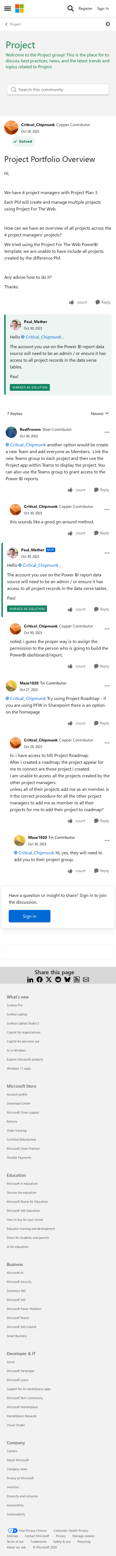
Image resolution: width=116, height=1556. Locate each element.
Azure (11, 1362)
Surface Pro (14, 1005)
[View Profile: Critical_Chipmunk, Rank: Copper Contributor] (11, 127)
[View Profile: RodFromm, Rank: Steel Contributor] (11, 432)
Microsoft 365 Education (23, 1210)
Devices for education (21, 1192)
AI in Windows (16, 1050)
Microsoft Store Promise (23, 1148)
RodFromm (30, 429)
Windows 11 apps (19, 1068)
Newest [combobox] (100, 413)
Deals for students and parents (28, 1237)
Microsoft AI (15, 1272)
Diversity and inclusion (22, 1496)
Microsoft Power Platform (24, 1309)
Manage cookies (83, 1536)
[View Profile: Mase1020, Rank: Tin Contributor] (11, 686)
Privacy (61, 1536)
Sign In (103, 8)
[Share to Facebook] (40, 979)
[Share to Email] (86, 979)
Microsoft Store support (23, 1112)
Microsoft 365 (16, 1300)
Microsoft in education (22, 1183)
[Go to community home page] (19, 8)
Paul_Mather (35, 321)
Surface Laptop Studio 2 (23, 1023)
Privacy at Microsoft (20, 1478)
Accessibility (15, 1505)
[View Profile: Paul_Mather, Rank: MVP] (12, 553)
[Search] (70, 8)
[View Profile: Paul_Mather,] (15, 324)
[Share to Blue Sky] (67, 979)
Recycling (83, 1541)
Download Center (19, 1103)
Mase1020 (29, 683)
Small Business (17, 1336)
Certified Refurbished (21, 1139)
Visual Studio (16, 1425)
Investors (13, 1487)
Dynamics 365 (16, 1291)
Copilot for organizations (24, 1032)
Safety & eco (62, 1541)
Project (15, 24)
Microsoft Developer (21, 1371)
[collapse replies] (58, 425)
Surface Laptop (17, 1014)
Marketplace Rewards (22, 1416)
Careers (12, 1451)
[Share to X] (49, 979)
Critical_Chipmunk (38, 124)
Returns (12, 1121)
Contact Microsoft (37, 1536)
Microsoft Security (19, 1282)
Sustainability (16, 1514)
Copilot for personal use (23, 1041)
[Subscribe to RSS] (77, 979)
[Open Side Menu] (7, 8)
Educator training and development (31, 1228)
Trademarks (38, 1541)
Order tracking (16, 1130)
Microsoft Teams (18, 1318)
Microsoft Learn (17, 1380)
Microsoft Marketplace (22, 1407)
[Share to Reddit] (58, 979)
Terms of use (15, 1541)
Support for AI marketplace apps (29, 1389)
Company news (17, 1469)
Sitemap (12, 1536)
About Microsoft (18, 1460)
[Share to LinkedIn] (30, 979)
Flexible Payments (19, 1157)
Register (85, 8)
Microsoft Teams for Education (27, 1201)
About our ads (16, 1547)
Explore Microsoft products (25, 1059)
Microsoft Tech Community (25, 1398)
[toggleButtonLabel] (108, 24)
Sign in (29, 916)
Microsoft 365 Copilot (21, 1327)
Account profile (17, 1094)
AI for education (17, 1247)
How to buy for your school (25, 1219)
